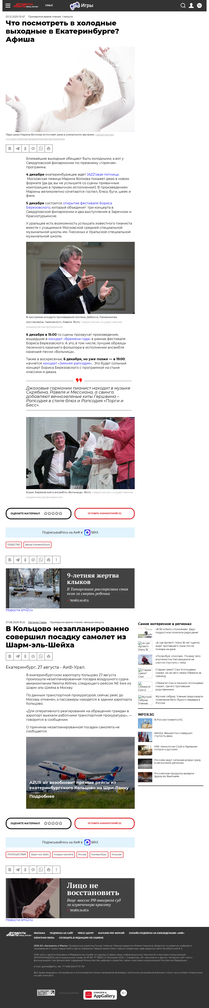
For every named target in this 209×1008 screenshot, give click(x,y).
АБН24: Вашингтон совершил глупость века (173, 734)
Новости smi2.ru (19, 610)
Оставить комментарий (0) (104, 513)
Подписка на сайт (61, 933)
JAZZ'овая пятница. (102, 174)
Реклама (39, 933)
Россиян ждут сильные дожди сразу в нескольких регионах (177, 761)
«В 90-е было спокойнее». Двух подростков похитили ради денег (177, 631)
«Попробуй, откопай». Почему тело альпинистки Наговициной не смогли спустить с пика (178, 659)
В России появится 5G (168, 719)
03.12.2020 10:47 (15, 16)
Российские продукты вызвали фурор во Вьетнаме (174, 775)
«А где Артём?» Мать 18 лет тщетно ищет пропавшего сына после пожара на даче (178, 646)
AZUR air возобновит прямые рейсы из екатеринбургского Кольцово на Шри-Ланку (79, 785)
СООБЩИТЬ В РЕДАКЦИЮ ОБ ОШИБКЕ (81, 937)
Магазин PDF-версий (111, 933)
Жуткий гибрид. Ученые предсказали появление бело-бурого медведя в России (179, 699)
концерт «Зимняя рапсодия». (67, 363)
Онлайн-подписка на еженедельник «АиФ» (157, 933)
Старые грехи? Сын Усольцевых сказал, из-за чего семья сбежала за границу (178, 673)
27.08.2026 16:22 (15, 622)
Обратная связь (44, 937)
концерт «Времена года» (69, 339)
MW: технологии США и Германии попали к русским (175, 748)
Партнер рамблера (69, 993)
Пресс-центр (85, 933)
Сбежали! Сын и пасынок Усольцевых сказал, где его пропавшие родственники (179, 686)
